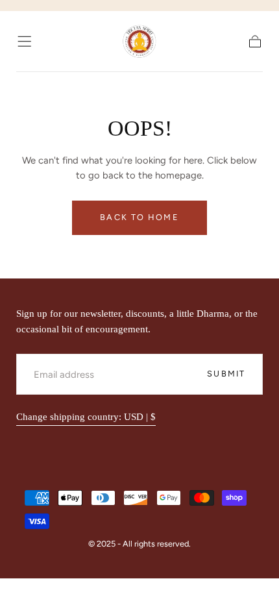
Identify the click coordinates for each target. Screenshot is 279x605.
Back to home (139, 217)
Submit (226, 373)
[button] (24, 41)
